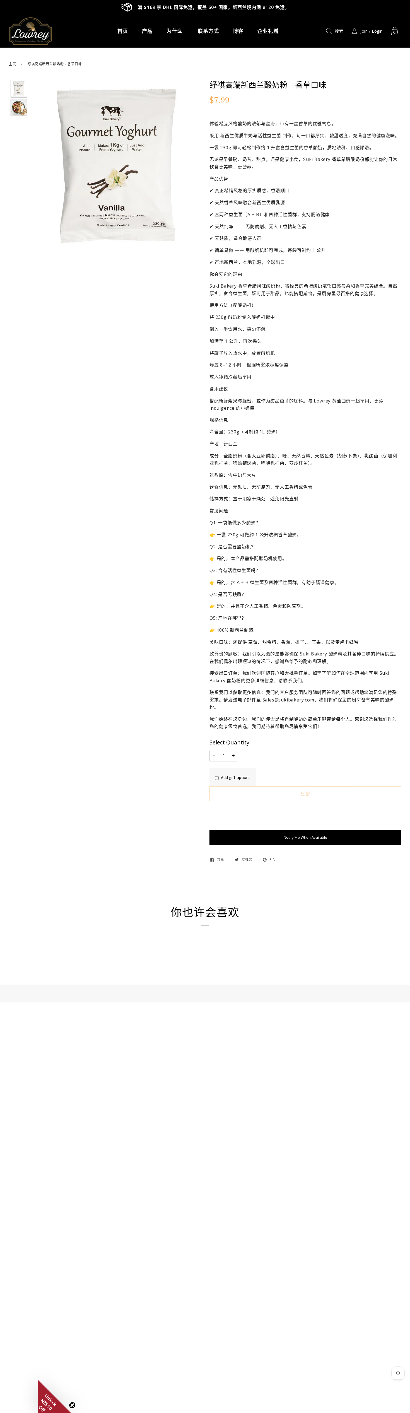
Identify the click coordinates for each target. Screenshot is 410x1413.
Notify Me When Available (305, 837)
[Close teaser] (72, 1405)
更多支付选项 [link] (220, 827)
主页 (12, 64)
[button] (54, 1396)
